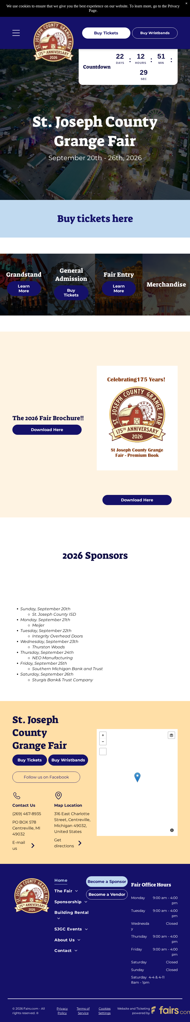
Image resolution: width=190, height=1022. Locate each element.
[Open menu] (16, 33)
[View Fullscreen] (103, 751)
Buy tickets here (95, 218)
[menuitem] (73, 881)
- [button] (103, 741)
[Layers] (171, 735)
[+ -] (137, 782)
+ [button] (103, 735)
